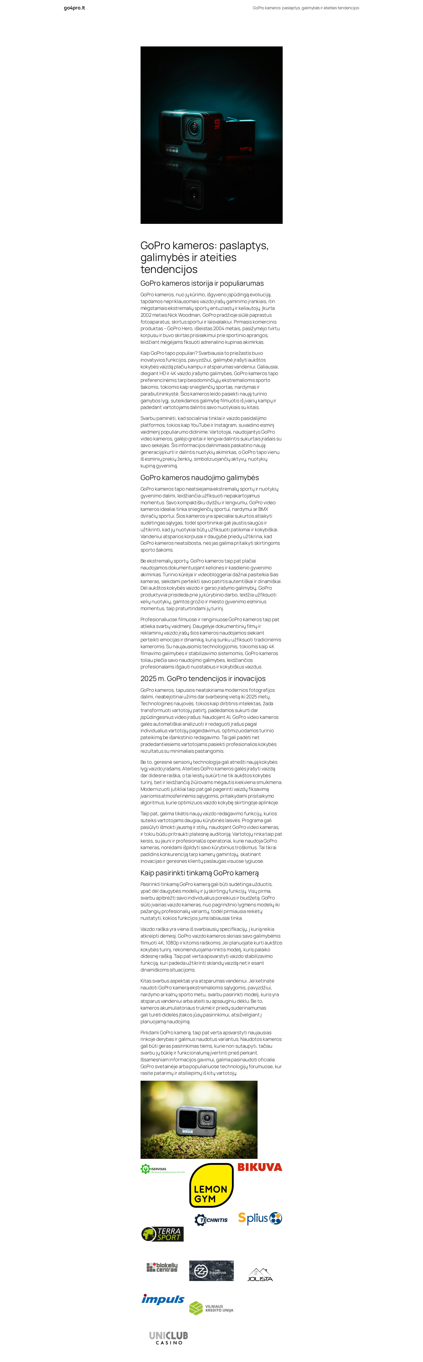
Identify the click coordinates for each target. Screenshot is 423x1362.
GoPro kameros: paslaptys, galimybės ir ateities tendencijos (306, 7)
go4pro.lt (74, 7)
